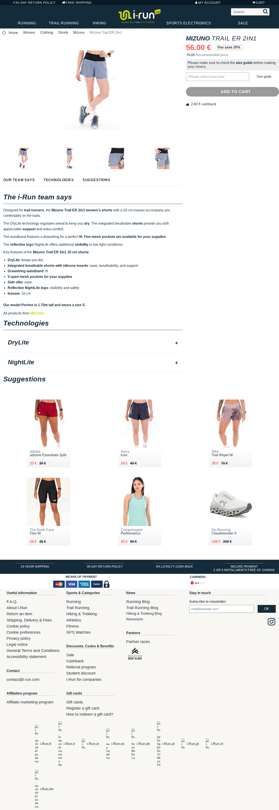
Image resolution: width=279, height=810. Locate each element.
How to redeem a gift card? (89, 714)
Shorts (63, 32)
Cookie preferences (24, 632)
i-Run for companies (83, 679)
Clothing (46, 32)
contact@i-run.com (23, 679)
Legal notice (17, 644)
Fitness (72, 626)
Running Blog (138, 602)
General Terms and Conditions (33, 650)
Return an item (19, 614)
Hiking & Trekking (81, 614)
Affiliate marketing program (30, 702)
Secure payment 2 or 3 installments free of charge (244, 568)
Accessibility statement (26, 657)
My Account (209, 2)
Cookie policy (18, 626)
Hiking (99, 23)
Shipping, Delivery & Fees (29, 620)
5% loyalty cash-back (174, 566)
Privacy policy (19, 638)
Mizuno (79, 32)
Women (29, 32)
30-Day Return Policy (35, 2)
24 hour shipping (35, 566)
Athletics (73, 620)
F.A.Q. (12, 602)
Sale (243, 23)
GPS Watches (78, 632)
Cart (260, 2)
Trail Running (64, 23)
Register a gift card (82, 708)
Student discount (80, 673)
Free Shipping (79, 2)
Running (27, 23)
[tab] (93, 343)
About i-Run (17, 608)
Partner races (138, 642)
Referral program (81, 667)
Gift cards (74, 702)
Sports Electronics (188, 23)
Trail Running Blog (142, 608)
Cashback (75, 661)
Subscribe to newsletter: (207, 601)
